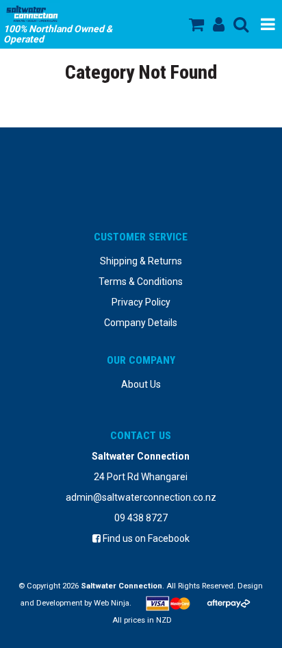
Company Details (140, 322)
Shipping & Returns (141, 261)
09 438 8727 (141, 517)
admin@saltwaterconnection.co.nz (141, 497)
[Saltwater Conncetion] (75, 13)
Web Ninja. (112, 603)
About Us (141, 384)
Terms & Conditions (141, 281)
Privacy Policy (141, 302)
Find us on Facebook (145, 538)
